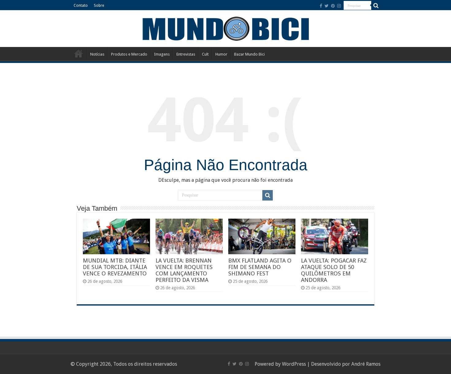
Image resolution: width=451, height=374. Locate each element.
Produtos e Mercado (129, 54)
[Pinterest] (332, 6)
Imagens (162, 54)
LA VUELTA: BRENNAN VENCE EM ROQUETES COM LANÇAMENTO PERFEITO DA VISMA (184, 270)
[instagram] (339, 6)
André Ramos (365, 364)
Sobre (99, 5)
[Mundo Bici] (225, 28)
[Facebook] (321, 6)
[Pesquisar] (375, 5)
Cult (205, 54)
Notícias (97, 54)
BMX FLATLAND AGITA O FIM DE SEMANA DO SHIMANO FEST (259, 267)
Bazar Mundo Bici (249, 54)
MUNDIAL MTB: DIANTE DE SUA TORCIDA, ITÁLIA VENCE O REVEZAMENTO (115, 267)
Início (79, 53)
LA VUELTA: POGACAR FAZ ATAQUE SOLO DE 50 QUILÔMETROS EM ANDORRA (334, 270)
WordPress (294, 364)
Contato (81, 5)
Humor (221, 54)
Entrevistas (185, 54)
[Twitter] (326, 6)
